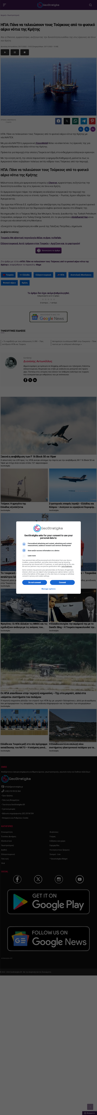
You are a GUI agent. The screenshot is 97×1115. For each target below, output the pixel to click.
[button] (48, 556)
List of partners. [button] (66, 566)
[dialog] (48, 557)
